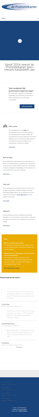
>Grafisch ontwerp (22, 411)
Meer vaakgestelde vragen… (12, 268)
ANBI (25, 130)
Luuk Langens (22, 409)
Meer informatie (27, 106)
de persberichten (22, 194)
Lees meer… (12, 147)
